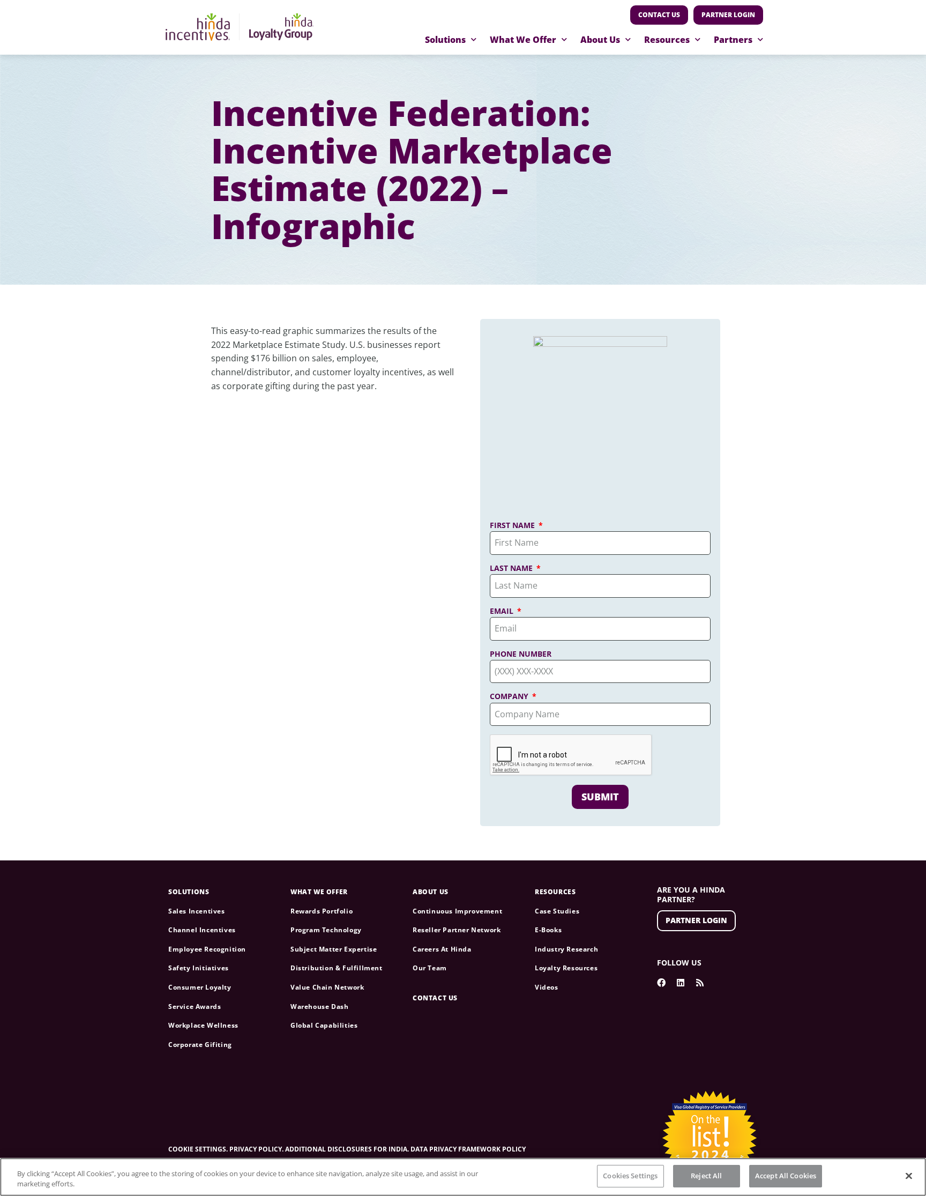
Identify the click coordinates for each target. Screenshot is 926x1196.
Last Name (512, 568)
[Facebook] (661, 982)
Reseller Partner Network (457, 929)
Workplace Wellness (203, 1025)
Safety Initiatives (198, 967)
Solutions (445, 40)
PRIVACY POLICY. (256, 1149)
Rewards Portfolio (321, 911)
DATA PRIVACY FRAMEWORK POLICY (468, 1149)
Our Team (430, 967)
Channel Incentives (202, 929)
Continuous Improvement (457, 911)
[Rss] (700, 982)
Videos (546, 987)
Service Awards (194, 1006)
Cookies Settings (630, 1175)
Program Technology (326, 929)
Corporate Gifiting (200, 1044)
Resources (667, 40)
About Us (600, 40)
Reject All (706, 1175)
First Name (513, 525)
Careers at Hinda (442, 949)
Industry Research (566, 949)
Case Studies (557, 911)
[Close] (909, 1175)
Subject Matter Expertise (333, 949)
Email (503, 611)
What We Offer (523, 40)
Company (510, 696)
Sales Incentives (196, 911)
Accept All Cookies (785, 1175)
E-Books (548, 929)
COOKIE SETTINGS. (198, 1149)
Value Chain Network (327, 987)
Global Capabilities (323, 1025)
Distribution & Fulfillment (336, 967)
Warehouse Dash (319, 1006)
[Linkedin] (680, 982)
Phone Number (520, 654)
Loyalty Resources (566, 967)
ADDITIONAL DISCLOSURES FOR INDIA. (347, 1149)
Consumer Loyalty (200, 987)
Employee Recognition (207, 949)
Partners (733, 40)
